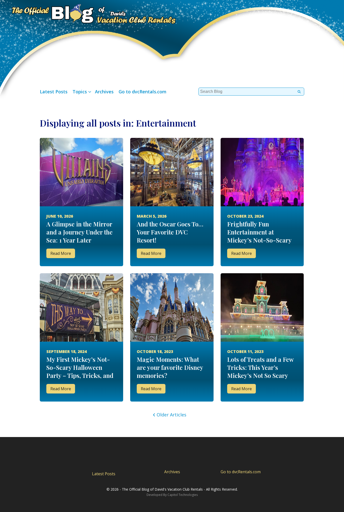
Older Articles (171, 415)
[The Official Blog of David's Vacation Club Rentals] (88, 13)
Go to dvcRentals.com (142, 92)
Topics (80, 92)
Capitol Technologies (182, 495)
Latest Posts (53, 92)
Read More (60, 253)
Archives (104, 92)
